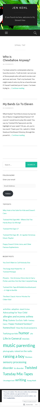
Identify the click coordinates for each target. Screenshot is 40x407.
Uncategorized (8, 380)
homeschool (9, 327)
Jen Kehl (20, 7)
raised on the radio (23, 351)
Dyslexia (11, 320)
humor (24, 333)
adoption (15, 309)
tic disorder (19, 368)
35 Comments (8, 108)
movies (25, 338)
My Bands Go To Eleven (18, 104)
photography (8, 351)
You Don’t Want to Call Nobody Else (16, 262)
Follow (8, 193)
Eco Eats (19, 320)
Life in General (12, 338)
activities (7, 309)
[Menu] (6, 33)
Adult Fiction (25, 309)
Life (31, 333)
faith (25, 320)
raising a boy (13, 356)
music (9, 345)
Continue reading (17, 88)
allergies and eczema (14, 316)
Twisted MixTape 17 (11, 229)
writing (20, 380)
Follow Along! (8, 175)
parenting (25, 345)
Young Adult (31, 380)
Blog (5, 320)
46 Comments (8, 64)
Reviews (28, 357)
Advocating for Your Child (15, 312)
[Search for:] (20, 164)
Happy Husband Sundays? (20, 324)
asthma (29, 316)
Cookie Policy (11, 398)
